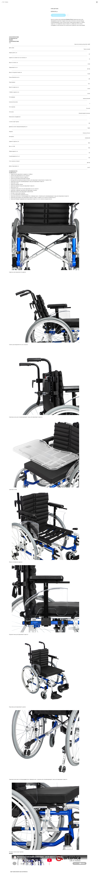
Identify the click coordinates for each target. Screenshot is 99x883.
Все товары (5, 2)
